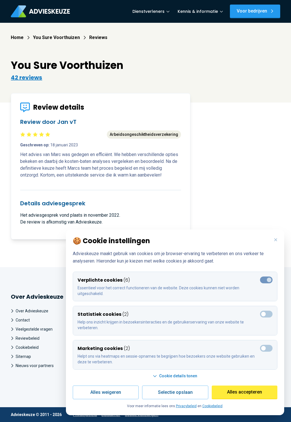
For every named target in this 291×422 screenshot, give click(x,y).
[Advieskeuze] (40, 11)
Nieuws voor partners (35, 365)
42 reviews (26, 77)
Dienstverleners (148, 11)
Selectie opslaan (175, 392)
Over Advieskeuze (32, 311)
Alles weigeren (105, 392)
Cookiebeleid (27, 347)
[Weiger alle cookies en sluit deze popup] (275, 240)
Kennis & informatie (198, 11)
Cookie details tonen (178, 376)
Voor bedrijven (252, 11)
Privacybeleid (186, 406)
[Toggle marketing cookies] (266, 314)
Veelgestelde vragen (34, 329)
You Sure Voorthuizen (56, 37)
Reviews (98, 37)
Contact (23, 320)
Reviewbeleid (28, 338)
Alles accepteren (244, 392)
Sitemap (23, 356)
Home (17, 37)
